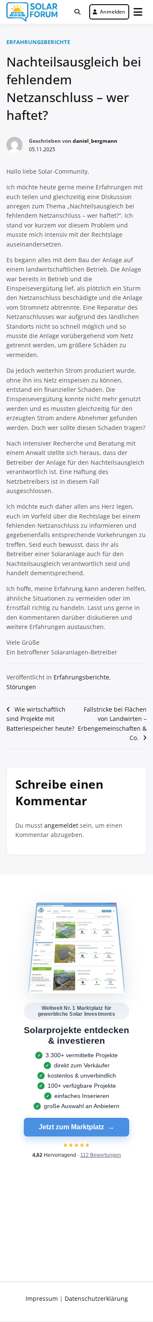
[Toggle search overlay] (77, 12)
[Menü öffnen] (138, 12)
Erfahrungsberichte (38, 42)
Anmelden (113, 11)
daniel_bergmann (95, 140)
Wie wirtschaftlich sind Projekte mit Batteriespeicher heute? (40, 718)
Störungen (21, 687)
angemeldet (61, 825)
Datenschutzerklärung (96, 1298)
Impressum (42, 1298)
